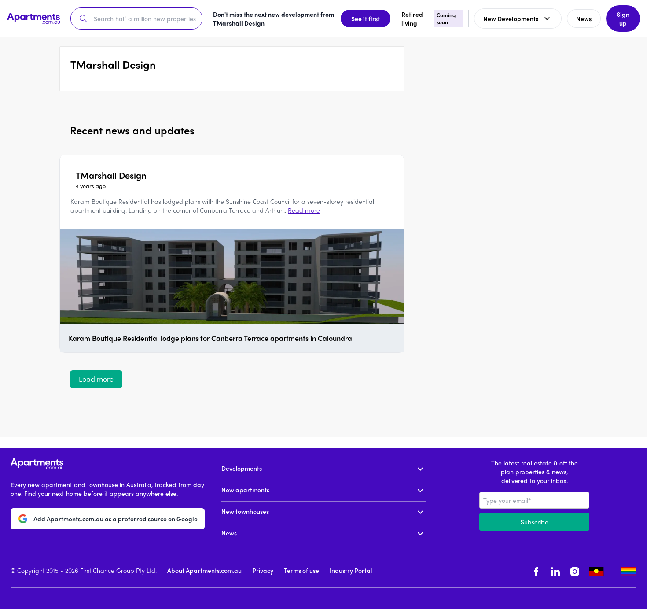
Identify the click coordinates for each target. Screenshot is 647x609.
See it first (365, 18)
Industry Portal (351, 570)
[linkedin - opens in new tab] (555, 571)
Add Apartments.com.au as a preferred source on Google (115, 518)
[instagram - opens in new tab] (575, 571)
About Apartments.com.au (204, 570)
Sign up (623, 18)
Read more (304, 210)
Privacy (262, 570)
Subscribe (534, 521)
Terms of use (301, 570)
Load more (96, 379)
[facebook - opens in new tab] (536, 571)
